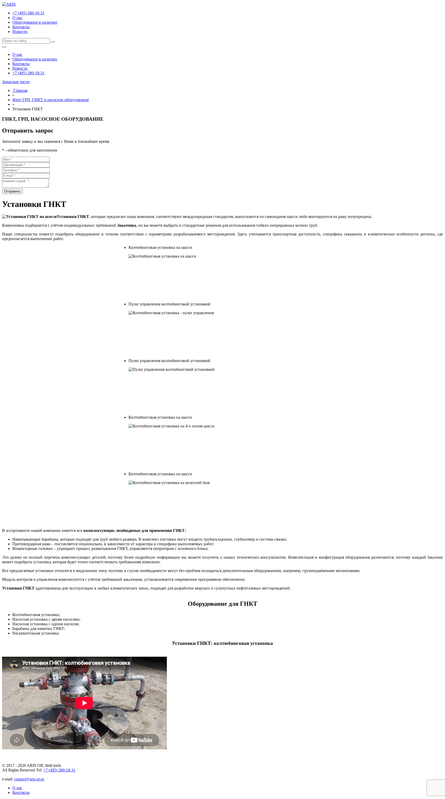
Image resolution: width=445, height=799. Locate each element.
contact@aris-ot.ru (29, 779)
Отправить (12, 191)
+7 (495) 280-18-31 (28, 13)
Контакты (21, 27)
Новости (20, 31)
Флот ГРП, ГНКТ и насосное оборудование (50, 100)
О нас (17, 17)
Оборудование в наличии (34, 22)
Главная (19, 90)
